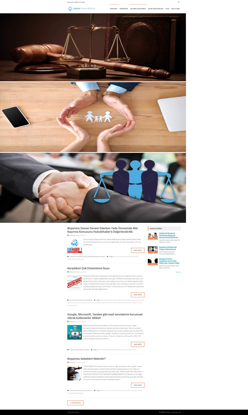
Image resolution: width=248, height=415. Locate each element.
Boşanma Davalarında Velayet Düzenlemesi (168, 248)
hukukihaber (135, 256)
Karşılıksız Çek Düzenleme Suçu (88, 268)
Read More (138, 250)
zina (68, 393)
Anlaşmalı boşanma (121, 390)
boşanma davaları (100, 256)
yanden (134, 349)
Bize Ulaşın (175, 9)
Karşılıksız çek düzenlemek (133, 303)
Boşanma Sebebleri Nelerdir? (86, 358)
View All (178, 272)
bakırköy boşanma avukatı (134, 390)
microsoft (124, 349)
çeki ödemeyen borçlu (84, 303)
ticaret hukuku (88, 300)
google (111, 349)
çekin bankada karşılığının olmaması (102, 303)
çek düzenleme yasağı (114, 300)
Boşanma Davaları (126, 256)
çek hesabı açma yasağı (127, 300)
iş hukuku (86, 349)
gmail (107, 349)
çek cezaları (104, 300)
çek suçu (75, 303)
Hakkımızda (124, 9)
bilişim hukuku (79, 349)
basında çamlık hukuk (88, 256)
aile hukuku (78, 256)
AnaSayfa (113, 9)
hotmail (116, 349)
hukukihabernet (72, 259)
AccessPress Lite (176, 412)
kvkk (119, 349)
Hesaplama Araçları (155, 9)
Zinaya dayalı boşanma (76, 393)
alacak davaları (79, 300)
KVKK (167, 9)
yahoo (129, 349)
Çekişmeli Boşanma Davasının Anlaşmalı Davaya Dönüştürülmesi (168, 235)
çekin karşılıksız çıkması (119, 303)
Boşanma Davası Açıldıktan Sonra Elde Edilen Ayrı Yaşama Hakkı (169, 261)
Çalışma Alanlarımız (138, 9)
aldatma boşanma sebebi (108, 390)
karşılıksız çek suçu (72, 305)
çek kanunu (138, 300)
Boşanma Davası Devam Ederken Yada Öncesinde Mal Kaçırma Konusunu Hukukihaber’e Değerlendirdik (102, 229)
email (99, 349)
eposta (103, 349)
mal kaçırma (80, 259)
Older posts (76, 403)
